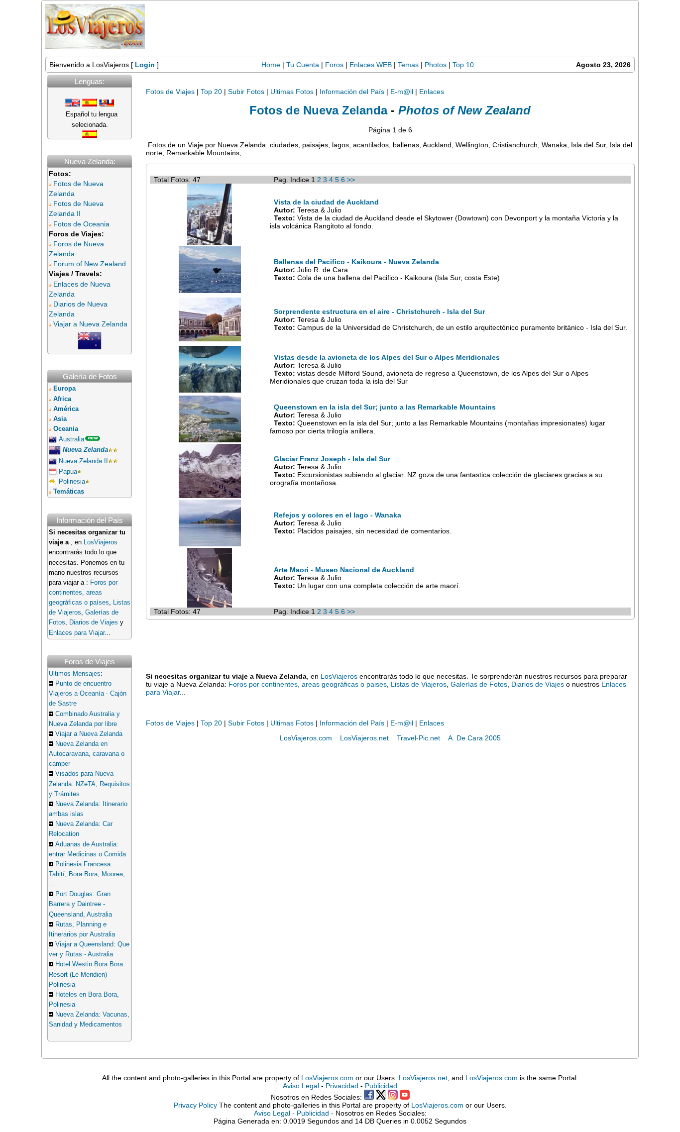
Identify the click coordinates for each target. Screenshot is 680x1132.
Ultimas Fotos (292, 92)
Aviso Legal (301, 1086)
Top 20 (211, 92)
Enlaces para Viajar (77, 632)
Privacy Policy (195, 1105)
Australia (71, 439)
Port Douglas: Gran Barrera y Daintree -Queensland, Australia (80, 904)
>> (351, 180)
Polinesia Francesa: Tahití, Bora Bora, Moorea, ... (87, 874)
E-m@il (401, 92)
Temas (408, 65)
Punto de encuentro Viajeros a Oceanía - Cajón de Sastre (87, 693)
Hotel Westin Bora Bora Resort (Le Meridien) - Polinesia (86, 974)
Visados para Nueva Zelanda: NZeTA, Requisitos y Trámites (89, 783)
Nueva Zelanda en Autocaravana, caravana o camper (86, 753)
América (66, 409)
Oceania (65, 428)
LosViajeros (100, 542)
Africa (62, 399)
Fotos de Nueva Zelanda (318, 110)
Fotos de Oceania (81, 224)
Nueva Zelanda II (83, 461)
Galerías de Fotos (479, 684)
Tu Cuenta (302, 65)
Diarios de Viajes (93, 622)
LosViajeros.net (364, 738)
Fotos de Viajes (170, 92)
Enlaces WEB (370, 65)
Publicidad (381, 1086)
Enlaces (431, 92)
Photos (437, 65)
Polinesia (72, 481)
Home (270, 65)
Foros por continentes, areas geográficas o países (83, 592)
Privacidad (342, 1086)
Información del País (352, 92)
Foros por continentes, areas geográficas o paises (307, 684)
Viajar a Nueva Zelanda (90, 324)
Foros (334, 65)
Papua (68, 471)
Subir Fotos (246, 92)
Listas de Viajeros (419, 684)
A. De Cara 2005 (474, 738)
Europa (64, 388)
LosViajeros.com (306, 738)
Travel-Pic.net (418, 738)
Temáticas (68, 491)
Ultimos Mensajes (75, 673)
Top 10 (463, 65)
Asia (60, 418)
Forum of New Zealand (89, 264)
